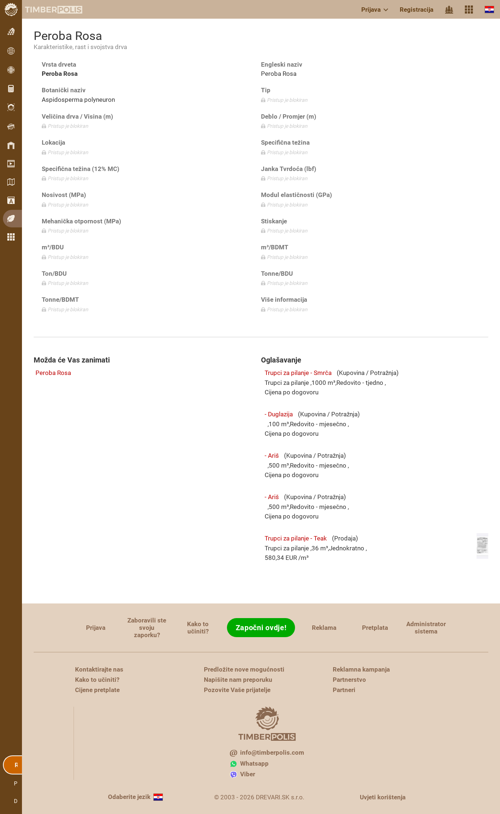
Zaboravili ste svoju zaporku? (146, 628)
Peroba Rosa (53, 372)
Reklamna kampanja (361, 669)
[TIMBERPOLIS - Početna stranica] (47, 9)
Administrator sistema (426, 627)
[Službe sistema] (469, 9)
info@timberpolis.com (272, 752)
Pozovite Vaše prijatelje (237, 690)
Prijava (371, 9)
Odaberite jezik (129, 796)
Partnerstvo (349, 679)
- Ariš (272, 455)
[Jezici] (489, 9)
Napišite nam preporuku (238, 679)
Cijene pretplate (97, 690)
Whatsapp (254, 763)
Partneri (344, 690)
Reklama (324, 627)
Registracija (416, 9)
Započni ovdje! (261, 627)
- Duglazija (279, 414)
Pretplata (375, 627)
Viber (247, 774)
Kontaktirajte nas (99, 669)
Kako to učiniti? (198, 627)
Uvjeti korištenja (383, 797)
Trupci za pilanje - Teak (296, 538)
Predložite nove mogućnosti (244, 669)
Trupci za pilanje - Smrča (298, 372)
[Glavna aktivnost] (449, 9)
